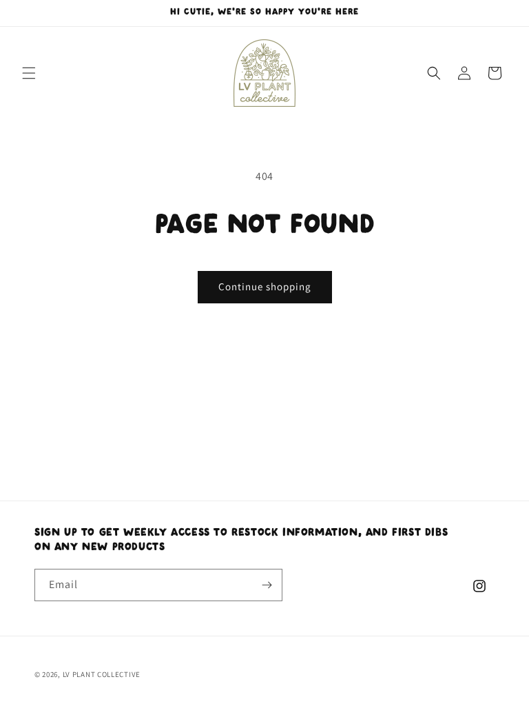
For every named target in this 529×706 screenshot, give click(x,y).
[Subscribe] (266, 585)
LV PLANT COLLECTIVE (102, 674)
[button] (29, 73)
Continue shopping (264, 286)
